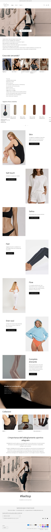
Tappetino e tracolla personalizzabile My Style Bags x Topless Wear (5, 120)
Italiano (5, 527)
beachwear (42, 71)
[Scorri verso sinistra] (23, 125)
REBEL (3, 431)
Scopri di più (10, 253)
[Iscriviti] (19, 516)
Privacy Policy (41, 529)
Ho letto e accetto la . (11, 518)
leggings (4, 71)
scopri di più (33, 374)
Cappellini (20, 431)
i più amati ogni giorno (25, 30)
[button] (13, 5)
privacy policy (16, 518)
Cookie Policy (46, 529)
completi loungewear (25, 71)
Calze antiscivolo (36, 431)
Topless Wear (31, 528)
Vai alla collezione (34, 143)
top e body (14, 71)
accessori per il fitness (33, 72)
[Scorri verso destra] (28, 125)
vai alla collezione (11, 179)
